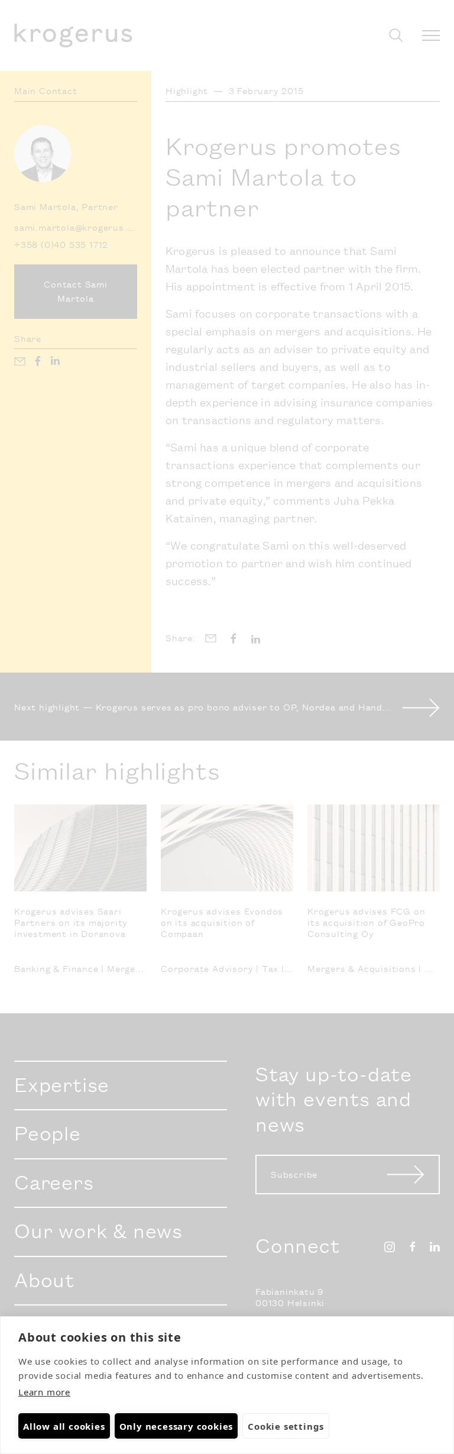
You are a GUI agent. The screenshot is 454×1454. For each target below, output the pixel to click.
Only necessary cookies (176, 1426)
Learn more (44, 1392)
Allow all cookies (64, 1426)
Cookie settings (286, 1426)
